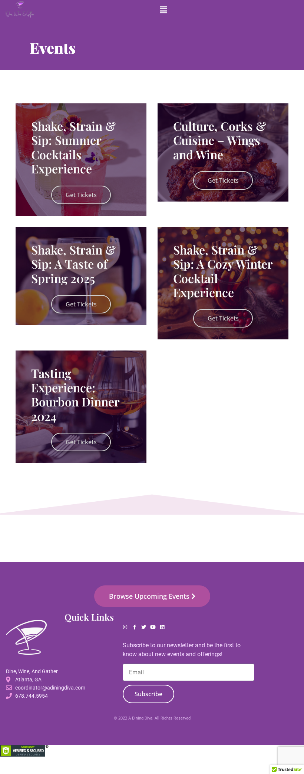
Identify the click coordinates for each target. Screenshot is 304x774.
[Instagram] (125, 627)
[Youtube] (153, 627)
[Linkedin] (162, 627)
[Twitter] (143, 627)
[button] (163, 10)
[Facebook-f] (134, 627)
